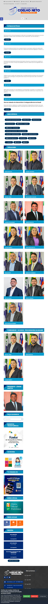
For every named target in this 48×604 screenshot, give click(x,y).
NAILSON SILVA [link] (8, 171)
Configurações (43, 596)
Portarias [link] (18, 142)
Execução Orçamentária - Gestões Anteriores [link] (16, 131)
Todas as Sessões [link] (14, 560)
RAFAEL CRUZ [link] (8, 197)
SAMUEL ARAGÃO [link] (30, 171)
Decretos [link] (9, 142)
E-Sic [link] (17, 3)
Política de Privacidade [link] (9, 601)
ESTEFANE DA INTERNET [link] (10, 323)
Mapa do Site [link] (24, 1)
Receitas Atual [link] (37, 119)
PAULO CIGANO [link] (29, 298)
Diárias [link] (25, 142)
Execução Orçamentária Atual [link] (13, 119)
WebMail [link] (16, 1)
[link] (1, 18)
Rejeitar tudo (34, 596)
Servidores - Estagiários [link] (23, 123)
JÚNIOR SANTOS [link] (30, 222)
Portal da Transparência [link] (9, 3)
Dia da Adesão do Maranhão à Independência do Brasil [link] (22, 102)
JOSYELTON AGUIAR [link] (10, 222)
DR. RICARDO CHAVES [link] (31, 197)
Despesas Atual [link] (10, 123)
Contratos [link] (32, 138)
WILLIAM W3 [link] (8, 273)
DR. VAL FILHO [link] (8, 298)
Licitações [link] (23, 138)
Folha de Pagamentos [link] (12, 138)
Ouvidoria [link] (23, 3)
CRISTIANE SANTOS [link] (30, 247)
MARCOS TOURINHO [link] (31, 273)
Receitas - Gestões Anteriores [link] (13, 134)
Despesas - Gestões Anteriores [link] (30, 134)
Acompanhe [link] (13, 539)
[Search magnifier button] (22, 419)
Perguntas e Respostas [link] (35, 1)
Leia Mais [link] (7, 39)
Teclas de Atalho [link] (8, 1)
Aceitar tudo (26, 596)
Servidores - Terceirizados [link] (12, 127)
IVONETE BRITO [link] (8, 247)
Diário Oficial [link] (26, 119)
